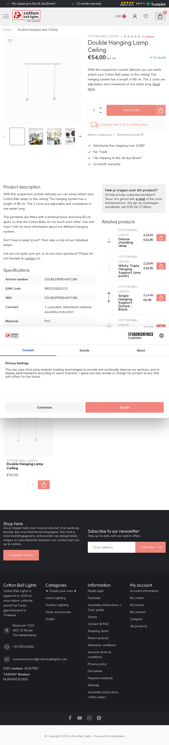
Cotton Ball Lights (103, 36)
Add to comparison (100, 135)
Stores (92, 617)
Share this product (129, 135)
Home (7, 30)
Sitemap (93, 685)
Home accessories (58, 612)
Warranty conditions (102, 645)
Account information (144, 591)
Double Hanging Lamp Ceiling (37, 30)
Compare (136, 619)
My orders (137, 598)
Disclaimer (95, 671)
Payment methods (100, 678)
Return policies (98, 638)
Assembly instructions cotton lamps (103, 694)
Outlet (50, 619)
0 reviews (148, 36)
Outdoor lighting (57, 605)
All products (138, 626)
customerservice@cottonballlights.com (40, 659)
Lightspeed (117, 736)
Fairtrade (94, 598)
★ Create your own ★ (61, 591)
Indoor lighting (56, 598)
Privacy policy (97, 664)
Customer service (21, 555)
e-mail (140, 199)
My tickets (137, 605)
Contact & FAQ (98, 624)
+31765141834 (23, 647)
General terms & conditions (99, 654)
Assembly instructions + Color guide (104, 607)
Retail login (96, 591)
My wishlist (138, 612)
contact (30, 258)
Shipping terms (98, 631)
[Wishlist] (146, 16)
